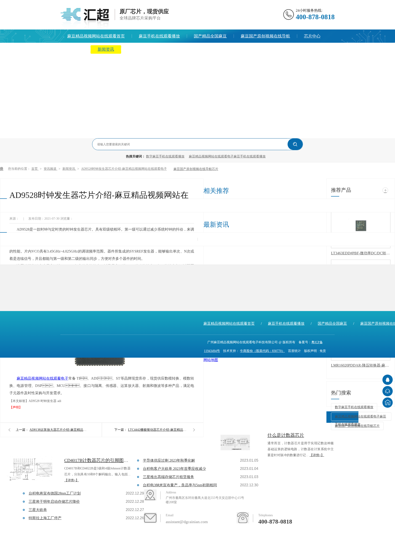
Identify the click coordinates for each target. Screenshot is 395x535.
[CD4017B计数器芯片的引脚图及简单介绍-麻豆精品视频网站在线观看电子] (32, 469)
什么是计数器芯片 (285, 435)
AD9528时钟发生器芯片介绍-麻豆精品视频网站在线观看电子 (124, 168)
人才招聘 (208, 49)
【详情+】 (317, 455)
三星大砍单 (38, 510)
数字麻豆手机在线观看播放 (165, 156)
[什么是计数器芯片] (235, 443)
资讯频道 (50, 168)
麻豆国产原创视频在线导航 (265, 36)
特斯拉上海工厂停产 (45, 518)
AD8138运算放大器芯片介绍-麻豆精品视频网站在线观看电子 (59, 429)
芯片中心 (312, 36)
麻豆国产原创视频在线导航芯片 (195, 169)
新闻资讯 (106, 49)
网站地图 (210, 360)
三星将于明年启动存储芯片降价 (54, 501)
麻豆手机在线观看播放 (159, 36)
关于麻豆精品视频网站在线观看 (157, 49)
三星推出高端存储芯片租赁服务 (168, 477)
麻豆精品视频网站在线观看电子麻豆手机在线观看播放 (227, 156)
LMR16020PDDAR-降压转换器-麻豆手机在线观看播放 (360, 365)
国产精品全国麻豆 (210, 36)
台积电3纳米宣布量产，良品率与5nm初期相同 (180, 485)
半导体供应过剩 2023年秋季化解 (169, 460)
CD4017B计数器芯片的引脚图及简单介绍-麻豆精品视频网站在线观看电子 (97, 460)
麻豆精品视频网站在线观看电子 (42, 378)
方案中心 (75, 49)
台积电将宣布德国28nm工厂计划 (55, 493)
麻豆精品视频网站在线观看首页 (96, 36)
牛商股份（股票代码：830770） (262, 351)
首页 (35, 168)
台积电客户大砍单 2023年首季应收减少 (174, 469)
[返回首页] (387, 402)
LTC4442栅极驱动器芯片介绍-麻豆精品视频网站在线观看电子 (157, 429)
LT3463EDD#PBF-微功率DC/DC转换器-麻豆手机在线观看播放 (360, 253)
